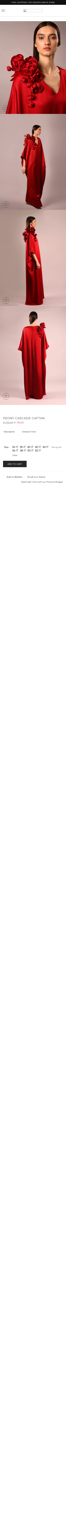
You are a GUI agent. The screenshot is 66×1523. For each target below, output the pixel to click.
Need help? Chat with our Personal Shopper (42, 481)
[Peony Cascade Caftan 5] (33, 68)
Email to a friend (36, 477)
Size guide (56, 447)
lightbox (6, 108)
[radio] (15, 447)
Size (6, 447)
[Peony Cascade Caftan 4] (33, 164)
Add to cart (15, 464)
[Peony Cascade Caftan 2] (33, 260)
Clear (14, 455)
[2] (33, 356)
